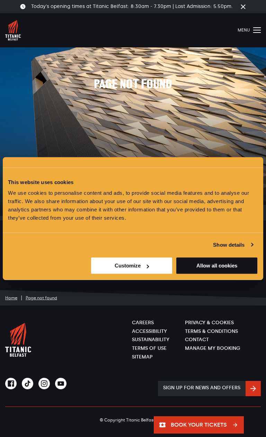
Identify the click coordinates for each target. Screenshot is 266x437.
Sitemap (142, 357)
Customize (128, 265)
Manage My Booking (212, 348)
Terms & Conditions (211, 331)
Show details (229, 245)
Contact (197, 340)
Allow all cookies (216, 265)
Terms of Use (149, 348)
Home (11, 297)
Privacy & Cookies (209, 323)
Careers (143, 323)
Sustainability (150, 340)
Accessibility (149, 331)
